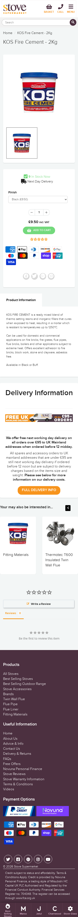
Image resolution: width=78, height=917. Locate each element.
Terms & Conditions (18, 784)
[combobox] (39, 22)
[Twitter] (8, 859)
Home (7, 33)
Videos (8, 789)
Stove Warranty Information (23, 779)
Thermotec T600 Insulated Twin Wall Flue (59, 560)
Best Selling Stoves (18, 679)
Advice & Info (13, 744)
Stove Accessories (17, 689)
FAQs (7, 759)
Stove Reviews (14, 774)
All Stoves (11, 674)
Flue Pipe (10, 704)
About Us (10, 739)
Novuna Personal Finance (22, 769)
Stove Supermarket (26, 866)
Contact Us (11, 749)
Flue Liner (10, 709)
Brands (8, 694)
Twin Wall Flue (14, 699)
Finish (12, 192)
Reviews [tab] (10, 613)
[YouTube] (48, 859)
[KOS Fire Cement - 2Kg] (39, 92)
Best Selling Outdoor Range (24, 684)
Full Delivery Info (39, 490)
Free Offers (12, 764)
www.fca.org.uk (25, 898)
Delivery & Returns (17, 754)
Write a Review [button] (41, 604)
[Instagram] (38, 859)
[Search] (73, 22)
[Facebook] (18, 859)
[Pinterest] (28, 859)
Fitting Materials (15, 555)
